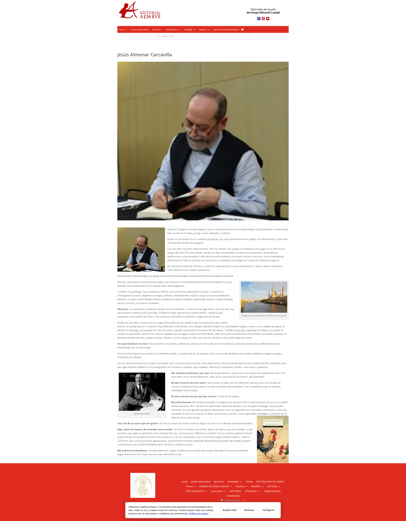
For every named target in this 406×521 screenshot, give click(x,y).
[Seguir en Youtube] (267, 18)
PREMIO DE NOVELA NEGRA (214, 486)
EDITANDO (236, 491)
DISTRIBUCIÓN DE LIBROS (270, 481)
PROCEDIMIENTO (195, 491)
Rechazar (249, 510)
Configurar (269, 510)
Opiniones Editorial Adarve (226, 30)
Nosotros (219, 481)
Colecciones (217, 491)
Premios (240, 486)
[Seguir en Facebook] (258, 18)
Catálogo (188, 30)
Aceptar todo (230, 510)
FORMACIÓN (233, 495)
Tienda (249, 481)
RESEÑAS (256, 486)
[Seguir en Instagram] (263, 18)
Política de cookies (199, 513)
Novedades (171, 30)
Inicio (121, 30)
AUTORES (272, 486)
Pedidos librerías (272, 491)
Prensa (155, 30)
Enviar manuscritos (140, 30)
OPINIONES (251, 491)
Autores (203, 30)
